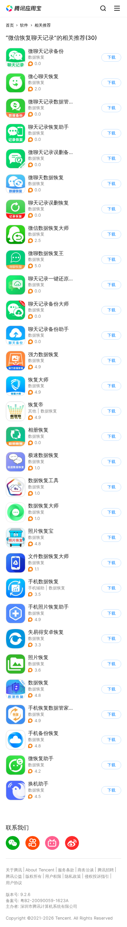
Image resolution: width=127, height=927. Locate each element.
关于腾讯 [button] (14, 869)
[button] (24, 8)
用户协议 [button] (14, 882)
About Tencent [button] (40, 869)
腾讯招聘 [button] (106, 869)
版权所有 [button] (33, 876)
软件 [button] (24, 25)
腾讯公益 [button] (14, 876)
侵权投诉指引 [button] (97, 876)
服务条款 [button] (66, 869)
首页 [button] (10, 25)
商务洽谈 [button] (86, 869)
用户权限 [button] (53, 876)
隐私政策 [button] (73, 876)
